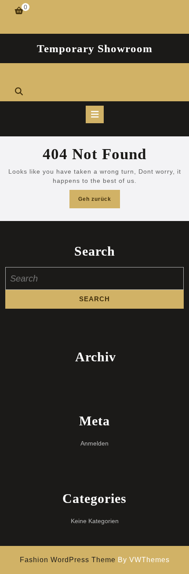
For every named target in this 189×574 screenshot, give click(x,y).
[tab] (95, 114)
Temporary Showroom (95, 48)
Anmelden (94, 443)
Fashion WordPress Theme (68, 559)
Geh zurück (99, 201)
